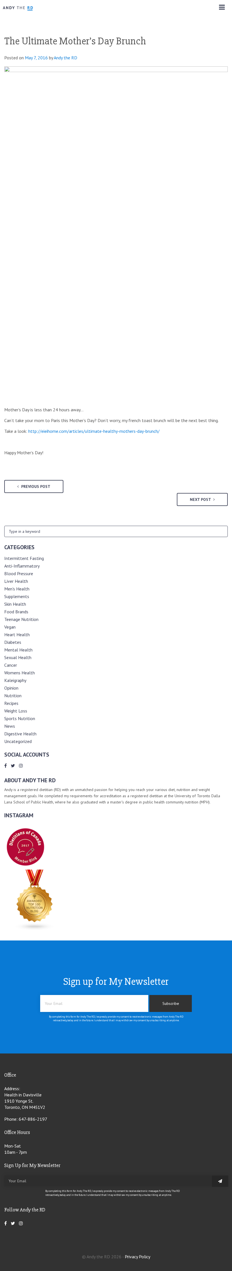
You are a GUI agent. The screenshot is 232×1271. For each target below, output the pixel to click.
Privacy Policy (137, 1256)
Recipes (11, 703)
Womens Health (19, 672)
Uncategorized (18, 741)
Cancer (10, 665)
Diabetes (12, 642)
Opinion (11, 688)
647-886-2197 (33, 1119)
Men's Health (16, 589)
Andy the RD (65, 57)
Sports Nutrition (19, 718)
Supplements (16, 596)
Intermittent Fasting (24, 558)
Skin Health (15, 604)
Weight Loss (15, 711)
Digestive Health (20, 733)
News (9, 726)
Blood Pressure (18, 573)
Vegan (10, 627)
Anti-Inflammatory (22, 566)
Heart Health (17, 634)
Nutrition (13, 695)
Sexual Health (17, 657)
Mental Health (18, 650)
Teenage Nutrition (21, 619)
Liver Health (16, 581)
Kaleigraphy (15, 680)
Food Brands (16, 611)
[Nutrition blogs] (34, 929)
